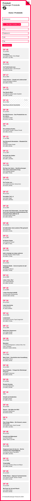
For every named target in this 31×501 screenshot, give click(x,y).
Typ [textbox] (4, 41)
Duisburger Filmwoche (15, 496)
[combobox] (15, 24)
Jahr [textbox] (4, 37)
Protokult (7, 3)
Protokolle (18, 13)
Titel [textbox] (4, 29)
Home (11, 13)
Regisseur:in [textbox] (6, 33)
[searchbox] (22, 24)
